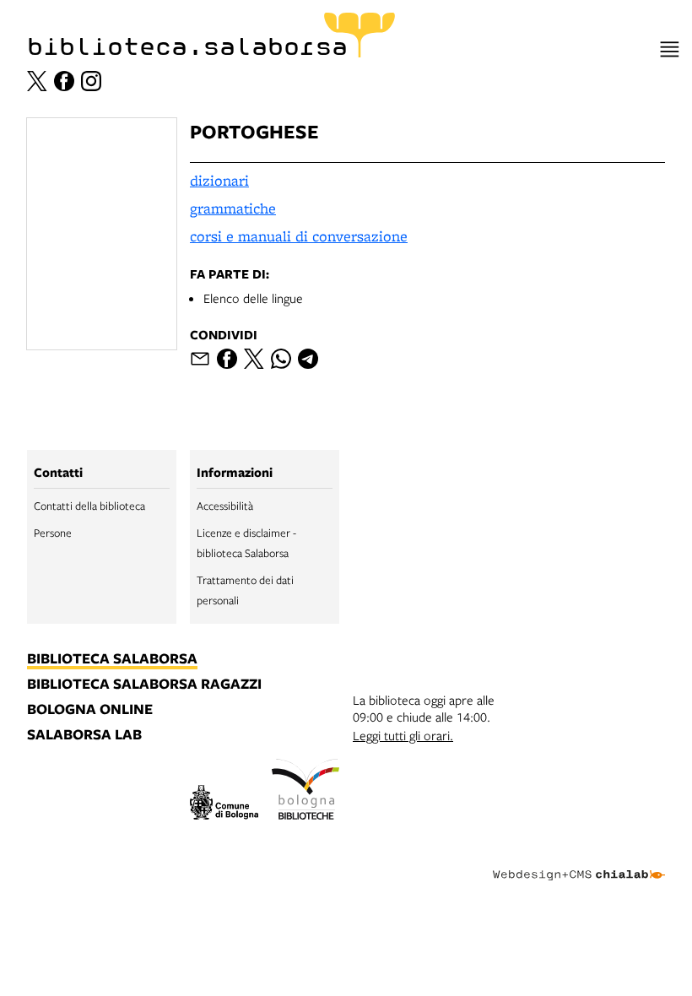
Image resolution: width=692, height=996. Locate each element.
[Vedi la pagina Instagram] (91, 81)
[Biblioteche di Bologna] (306, 792)
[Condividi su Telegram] (308, 359)
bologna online (90, 709)
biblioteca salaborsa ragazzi (144, 684)
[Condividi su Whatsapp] (281, 359)
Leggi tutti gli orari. (403, 735)
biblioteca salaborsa (112, 659)
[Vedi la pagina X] (37, 81)
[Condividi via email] (200, 359)
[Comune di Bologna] (224, 805)
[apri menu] (669, 49)
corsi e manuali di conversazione (299, 236)
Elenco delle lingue (253, 298)
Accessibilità (225, 505)
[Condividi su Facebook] (227, 359)
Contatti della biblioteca (89, 505)
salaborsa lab (84, 735)
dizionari (219, 180)
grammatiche (233, 208)
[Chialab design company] (579, 861)
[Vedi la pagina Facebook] (64, 81)
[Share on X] (254, 359)
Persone (53, 532)
